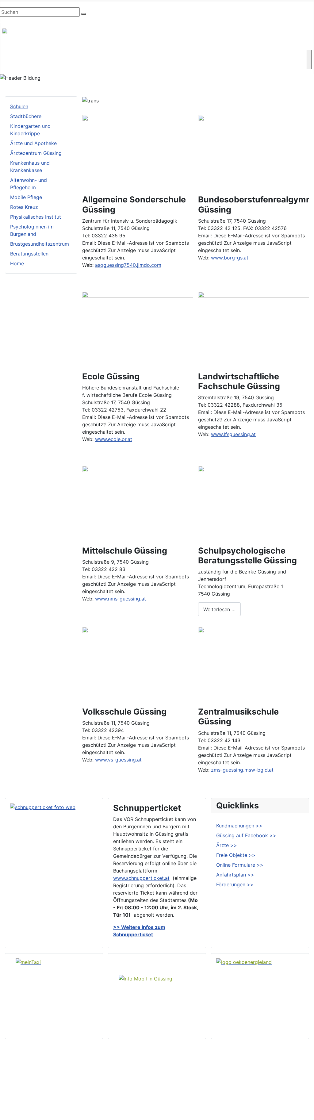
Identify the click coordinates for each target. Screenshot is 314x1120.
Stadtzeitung (185, 1103)
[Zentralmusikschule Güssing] (253, 664)
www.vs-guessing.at (118, 760)
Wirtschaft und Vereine (58, 55)
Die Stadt (13, 55)
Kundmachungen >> (239, 826)
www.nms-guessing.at (120, 599)
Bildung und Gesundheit (179, 55)
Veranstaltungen (188, 1093)
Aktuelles (180, 1083)
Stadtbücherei (26, 116)
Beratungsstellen (29, 254)
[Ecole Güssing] (137, 329)
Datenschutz (295, 1093)
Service (278, 55)
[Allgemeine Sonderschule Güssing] (137, 152)
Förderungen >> (235, 884)
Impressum (293, 1083)
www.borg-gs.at (229, 258)
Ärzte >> (226, 845)
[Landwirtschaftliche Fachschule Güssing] (253, 329)
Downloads (294, 1073)
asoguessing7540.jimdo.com (128, 265)
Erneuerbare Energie (238, 55)
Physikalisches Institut (35, 217)
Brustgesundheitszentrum (39, 244)
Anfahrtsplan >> (235, 875)
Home (17, 263)
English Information (22, 20)
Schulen (19, 106)
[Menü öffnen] (309, 59)
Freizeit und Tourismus (119, 55)
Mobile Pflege (26, 197)
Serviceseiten (296, 1064)
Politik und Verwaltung (196, 1073)
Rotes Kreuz (24, 207)
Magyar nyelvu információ (76, 20)
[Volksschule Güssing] (137, 664)
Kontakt (19, 64)
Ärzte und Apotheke (33, 143)
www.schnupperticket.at (141, 878)
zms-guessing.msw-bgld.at (242, 770)
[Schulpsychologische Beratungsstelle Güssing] (253, 503)
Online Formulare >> (239, 865)
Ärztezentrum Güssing (36, 153)
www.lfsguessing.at (233, 434)
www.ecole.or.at (113, 439)
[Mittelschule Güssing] (137, 503)
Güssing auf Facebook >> (246, 835)
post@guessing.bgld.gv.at (95, 4)
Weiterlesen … (219, 609)
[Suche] (83, 14)
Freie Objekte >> (235, 855)
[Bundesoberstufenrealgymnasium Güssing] (253, 152)
